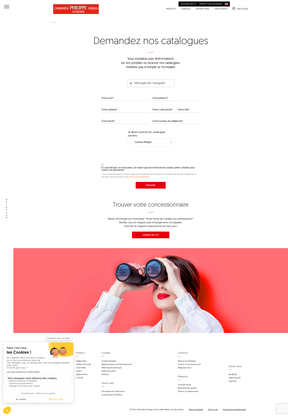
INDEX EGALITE (234, 378)
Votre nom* (108, 98)
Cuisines (79, 378)
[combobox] (150, 142)
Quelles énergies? (109, 361)
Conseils (186, 9)
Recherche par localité (187, 388)
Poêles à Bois (81, 361)
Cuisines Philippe (141, 142)
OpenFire (232, 381)
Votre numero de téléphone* (167, 121)
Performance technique (111, 368)
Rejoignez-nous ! (189, 4)
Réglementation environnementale (117, 364)
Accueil (53, 22)
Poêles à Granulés (83, 364)
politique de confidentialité (139, 177)
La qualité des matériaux (112, 395)
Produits (171, 9)
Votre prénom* (160, 98)
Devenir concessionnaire (210, 4)
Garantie (105, 374)
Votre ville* (184, 110)
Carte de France (184, 385)
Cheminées (81, 368)
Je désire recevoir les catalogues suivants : (146, 134)
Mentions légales (196, 410)
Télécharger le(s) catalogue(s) (149, 83)
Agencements (82, 374)
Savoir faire (202, 9)
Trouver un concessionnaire (189, 364)
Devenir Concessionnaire (188, 391)
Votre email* (108, 121)
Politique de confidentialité (234, 410)
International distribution (227, 4)
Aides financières (109, 371)
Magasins (242, 9)
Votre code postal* (162, 110)
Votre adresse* (109, 110)
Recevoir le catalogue (187, 361)
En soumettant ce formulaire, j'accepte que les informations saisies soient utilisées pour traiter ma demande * (148, 169)
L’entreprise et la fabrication (113, 391)
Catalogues (220, 9)
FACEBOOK (233, 375)
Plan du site (213, 410)
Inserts (79, 371)
